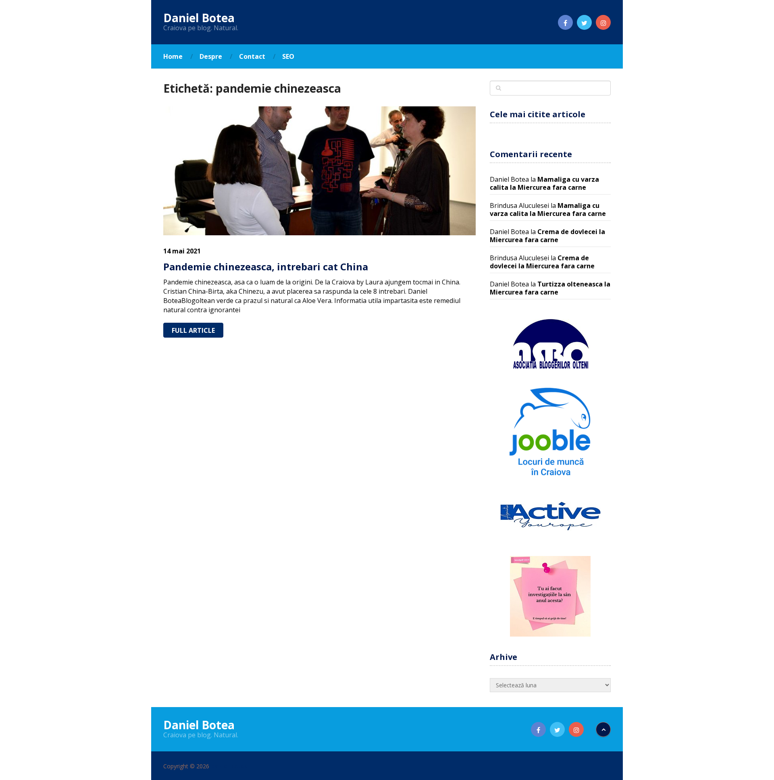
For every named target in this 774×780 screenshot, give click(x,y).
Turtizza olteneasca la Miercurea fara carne (550, 288)
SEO (288, 56)
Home (173, 56)
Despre (211, 56)
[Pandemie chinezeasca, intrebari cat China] (319, 170)
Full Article (193, 330)
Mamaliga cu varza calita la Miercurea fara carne (544, 183)
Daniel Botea (199, 17)
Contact (252, 56)
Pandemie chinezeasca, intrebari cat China (265, 266)
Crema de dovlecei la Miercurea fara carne (547, 235)
